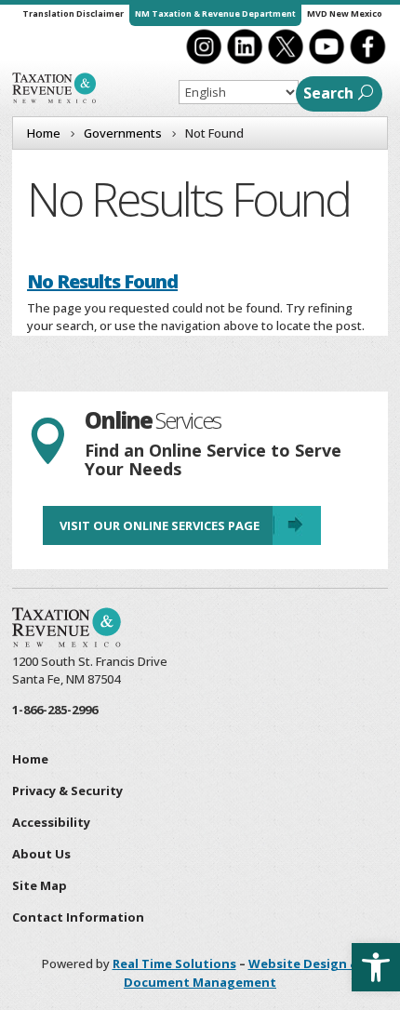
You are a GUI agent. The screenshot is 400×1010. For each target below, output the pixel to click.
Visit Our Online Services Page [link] (160, 525)
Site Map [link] (39, 885)
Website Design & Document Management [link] (241, 972)
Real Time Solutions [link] (174, 963)
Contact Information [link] (78, 917)
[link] (376, 967)
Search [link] (328, 93)
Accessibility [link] (51, 822)
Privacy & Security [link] (67, 790)
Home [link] (30, 759)
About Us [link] (41, 853)
